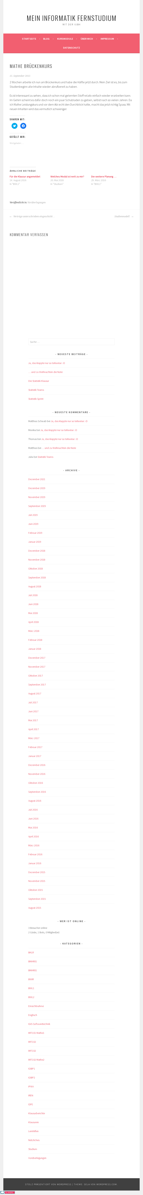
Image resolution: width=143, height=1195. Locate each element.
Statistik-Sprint (35, 398)
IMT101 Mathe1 (36, 1033)
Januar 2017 (34, 756)
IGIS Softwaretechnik (39, 1024)
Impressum (107, 38)
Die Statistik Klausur (38, 381)
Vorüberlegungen (37, 202)
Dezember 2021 (36, 479)
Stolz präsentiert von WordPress (48, 1184)
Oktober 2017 (35, 675)
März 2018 (33, 631)
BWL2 (31, 997)
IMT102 (32, 1041)
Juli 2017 (33, 702)
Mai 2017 (33, 720)
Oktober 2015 (35, 890)
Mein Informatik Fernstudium (72, 18)
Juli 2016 (33, 809)
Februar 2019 (35, 532)
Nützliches (33, 1140)
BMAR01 (32, 961)
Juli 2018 (33, 595)
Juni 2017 (33, 711)
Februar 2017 (35, 747)
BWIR (31, 979)
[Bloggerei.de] (7, 1193)
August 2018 (34, 586)
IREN (30, 1095)
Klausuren (33, 1122)
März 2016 (33, 845)
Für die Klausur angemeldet (25, 176)
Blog (46, 38)
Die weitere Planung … (103, 176)
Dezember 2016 (36, 765)
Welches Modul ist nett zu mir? (67, 176)
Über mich (87, 38)
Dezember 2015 (36, 872)
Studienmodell (122, 216)
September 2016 (37, 791)
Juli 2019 (33, 515)
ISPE (30, 1104)
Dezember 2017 (36, 657)
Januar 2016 (34, 863)
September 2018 (37, 577)
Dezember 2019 (36, 488)
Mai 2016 (33, 827)
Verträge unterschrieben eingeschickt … (34, 216)
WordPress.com (106, 1184)
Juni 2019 (33, 524)
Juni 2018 (33, 604)
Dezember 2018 (36, 550)
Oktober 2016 (35, 783)
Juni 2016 (33, 818)
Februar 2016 (35, 854)
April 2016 (33, 836)
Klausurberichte (36, 1113)
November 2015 (36, 881)
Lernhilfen (33, 1131)
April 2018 (33, 622)
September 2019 (37, 506)
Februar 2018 (35, 640)
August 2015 (34, 907)
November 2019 (36, 497)
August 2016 (34, 800)
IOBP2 (31, 1077)
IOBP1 (31, 1068)
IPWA (31, 1086)
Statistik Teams (36, 390)
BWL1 (31, 988)
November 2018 (36, 559)
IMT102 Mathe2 (36, 1059)
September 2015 (37, 898)
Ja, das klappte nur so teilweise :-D (46, 363)
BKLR (31, 952)
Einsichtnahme (36, 1006)
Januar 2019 (34, 541)
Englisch (32, 1015)
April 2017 (33, 729)
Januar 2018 (34, 648)
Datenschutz (71, 47)
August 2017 (34, 693)
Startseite (29, 38)
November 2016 (36, 774)
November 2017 (36, 666)
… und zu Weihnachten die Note (45, 372)
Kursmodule (65, 38)
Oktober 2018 (35, 568)
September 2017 (37, 684)
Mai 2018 (33, 613)
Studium (32, 1149)
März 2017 (33, 738)
